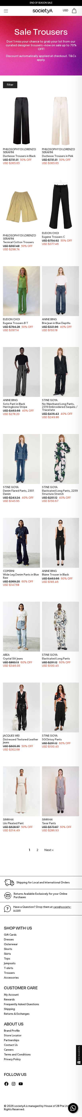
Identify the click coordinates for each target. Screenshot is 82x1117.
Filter (10, 84)
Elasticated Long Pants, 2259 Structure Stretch (60, 492)
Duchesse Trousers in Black (19, 156)
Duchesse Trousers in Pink (57, 156)
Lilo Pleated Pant (13, 823)
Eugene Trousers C (53, 237)
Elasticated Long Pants (56, 658)
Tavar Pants (49, 823)
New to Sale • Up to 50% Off (41, 3)
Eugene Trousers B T (15, 323)
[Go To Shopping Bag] (74, 10)
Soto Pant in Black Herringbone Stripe (15, 405)
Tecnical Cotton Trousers (18, 242)
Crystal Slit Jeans (13, 658)
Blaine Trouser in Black (55, 574)
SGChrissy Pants (52, 739)
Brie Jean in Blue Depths (56, 323)
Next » (49, 850)
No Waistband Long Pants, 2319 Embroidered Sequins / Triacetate (59, 407)
